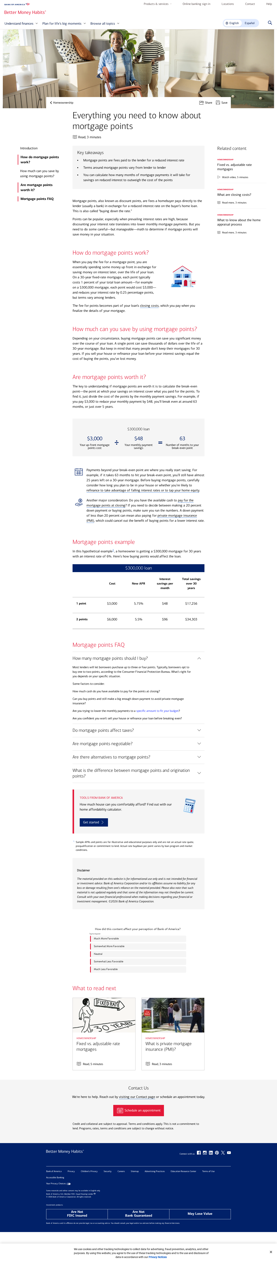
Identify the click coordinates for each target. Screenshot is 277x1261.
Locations (228, 4)
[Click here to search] (269, 23)
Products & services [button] (156, 4)
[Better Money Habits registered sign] (25, 12)
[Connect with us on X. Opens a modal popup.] (223, 1153)
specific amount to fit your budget (157, 711)
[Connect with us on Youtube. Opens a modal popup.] (229, 1153)
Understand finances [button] (19, 23)
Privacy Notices (158, 1257)
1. (74, 841)
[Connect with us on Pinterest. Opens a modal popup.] (217, 1153)
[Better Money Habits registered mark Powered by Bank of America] (65, 1155)
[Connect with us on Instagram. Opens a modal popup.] (205, 1153)
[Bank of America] (17, 4)
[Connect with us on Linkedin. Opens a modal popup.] (211, 1153)
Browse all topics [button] (102, 23)
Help (269, 4)
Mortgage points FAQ (37, 199)
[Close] (271, 1252)
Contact (250, 4)
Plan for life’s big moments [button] (61, 23)
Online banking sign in (196, 4)
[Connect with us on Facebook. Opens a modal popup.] (199, 1153)
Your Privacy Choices (56, 1183)
